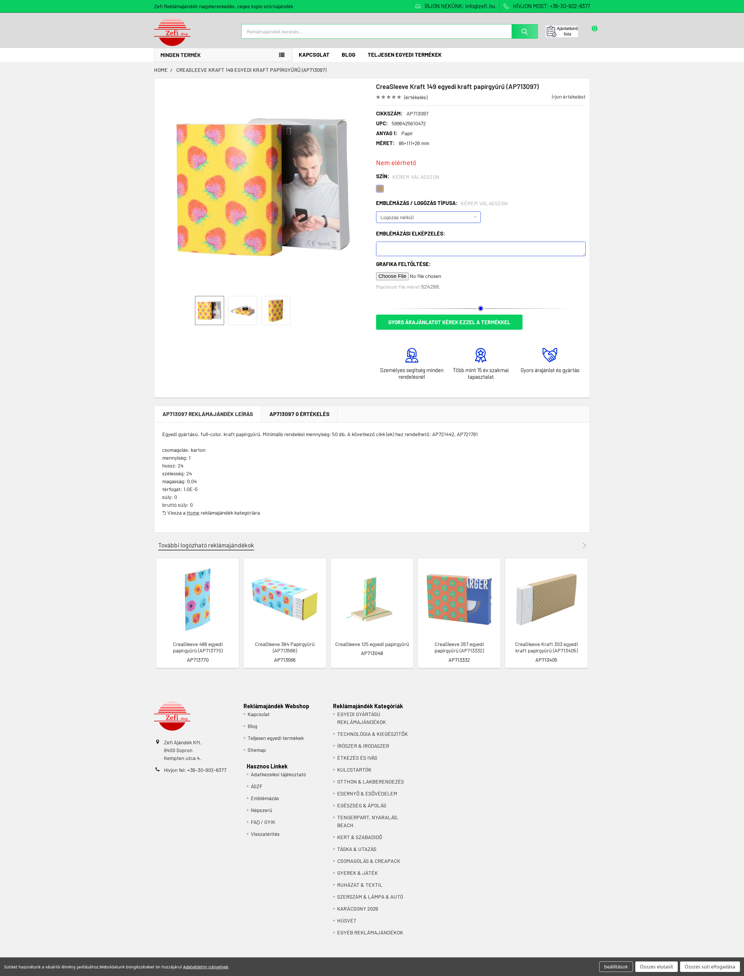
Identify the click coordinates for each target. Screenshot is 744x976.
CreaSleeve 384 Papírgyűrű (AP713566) (285, 647)
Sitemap (257, 750)
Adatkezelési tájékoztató (278, 774)
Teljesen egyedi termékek (405, 54)
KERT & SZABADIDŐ (359, 837)
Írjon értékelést (569, 96)
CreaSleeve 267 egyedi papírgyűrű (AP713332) (459, 647)
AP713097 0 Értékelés (299, 414)
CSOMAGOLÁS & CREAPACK (368, 861)
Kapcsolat (314, 54)
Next (583, 545)
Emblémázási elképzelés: (410, 233)
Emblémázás (265, 798)
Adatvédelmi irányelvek (205, 967)
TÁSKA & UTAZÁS (356, 849)
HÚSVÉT (347, 920)
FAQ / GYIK (263, 822)
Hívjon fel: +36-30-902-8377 (195, 770)
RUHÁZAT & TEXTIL (359, 885)
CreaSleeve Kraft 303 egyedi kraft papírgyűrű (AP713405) (546, 647)
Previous (574, 545)
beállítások (616, 966)
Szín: (408, 176)
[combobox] (389, 31)
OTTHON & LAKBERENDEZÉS (370, 781)
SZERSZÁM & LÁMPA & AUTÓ (370, 896)
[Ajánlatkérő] (568, 31)
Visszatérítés (265, 834)
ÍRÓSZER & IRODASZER (363, 746)
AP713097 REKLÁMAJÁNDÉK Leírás (207, 414)
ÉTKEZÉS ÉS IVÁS (357, 757)
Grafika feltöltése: (403, 264)
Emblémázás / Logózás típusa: (442, 203)
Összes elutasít (656, 966)
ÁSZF (256, 786)
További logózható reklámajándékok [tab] (206, 545)
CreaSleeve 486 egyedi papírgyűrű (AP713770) (198, 647)
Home (193, 512)
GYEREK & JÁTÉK (357, 873)
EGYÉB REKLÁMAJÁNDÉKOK (370, 932)
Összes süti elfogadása (710, 966)
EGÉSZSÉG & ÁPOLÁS (361, 805)
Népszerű (261, 810)
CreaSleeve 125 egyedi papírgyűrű (372, 644)
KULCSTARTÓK (354, 769)
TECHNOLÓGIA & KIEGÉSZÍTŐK (372, 734)
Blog (348, 54)
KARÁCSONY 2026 (357, 908)
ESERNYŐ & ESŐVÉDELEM (367, 793)
